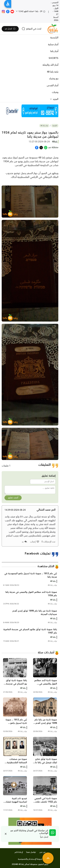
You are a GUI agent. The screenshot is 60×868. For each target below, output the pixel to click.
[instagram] (3, 11)
